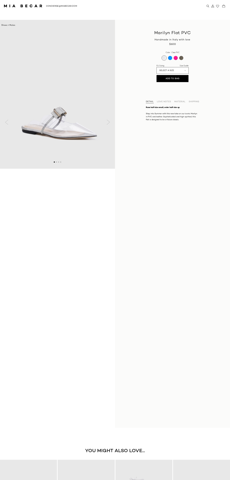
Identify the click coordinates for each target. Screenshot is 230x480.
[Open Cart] (223, 6)
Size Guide (184, 66)
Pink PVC (176, 58)
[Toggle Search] (208, 6)
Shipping (194, 102)
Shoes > (5, 25)
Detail (150, 102)
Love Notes (164, 102)
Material (180, 102)
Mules (12, 25)
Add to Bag (173, 79)
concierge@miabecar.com (61, 6)
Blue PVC (170, 58)
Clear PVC (164, 57)
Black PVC (181, 58)
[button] (6, 122)
